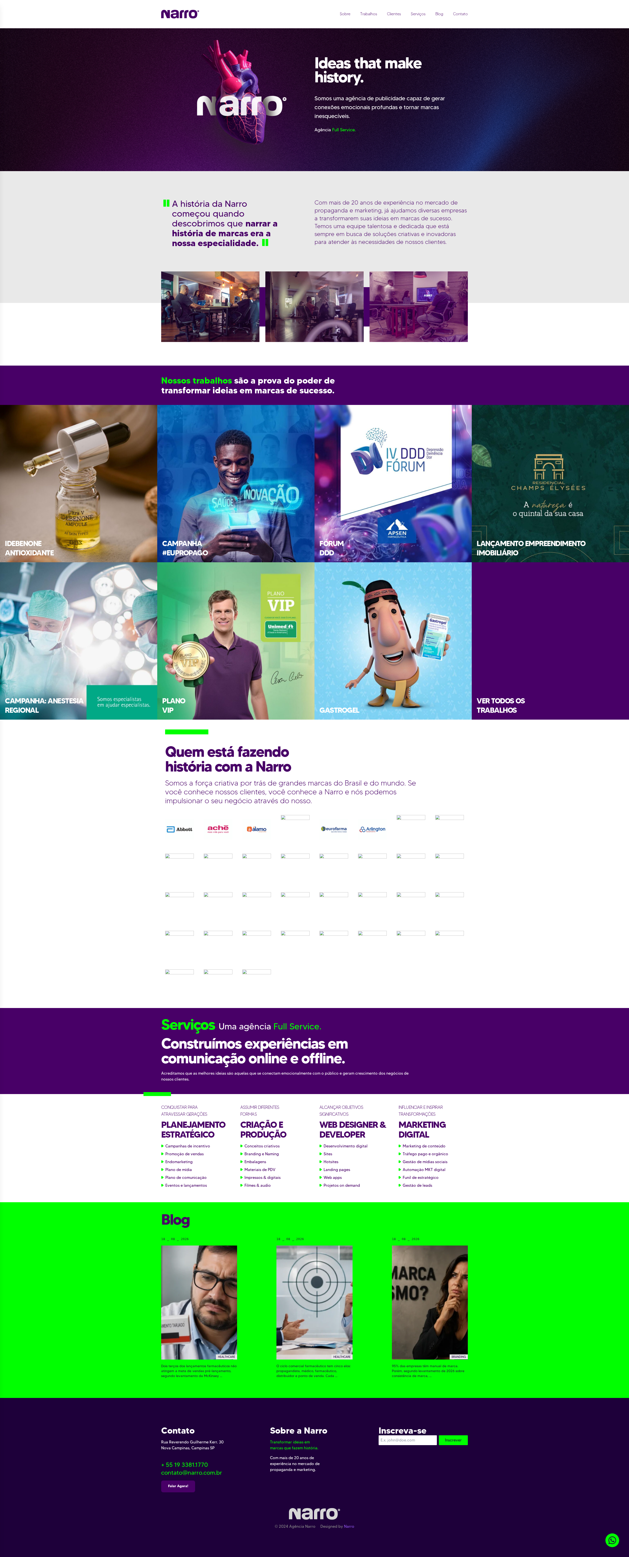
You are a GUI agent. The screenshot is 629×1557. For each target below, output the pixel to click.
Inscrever (453, 1440)
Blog (439, 14)
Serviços (418, 14)
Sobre (345, 14)
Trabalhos (368, 14)
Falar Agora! (178, 1486)
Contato (460, 14)
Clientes (394, 14)
